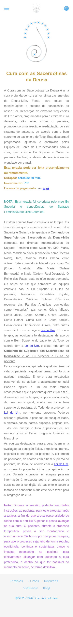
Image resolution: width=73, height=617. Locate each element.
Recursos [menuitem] (51, 581)
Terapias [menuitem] (16, 581)
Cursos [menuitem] (33, 581)
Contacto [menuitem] (30, 587)
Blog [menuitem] (46, 587)
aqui (46, 188)
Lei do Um (48, 330)
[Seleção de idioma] (66, 8)
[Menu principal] (6, 8)
